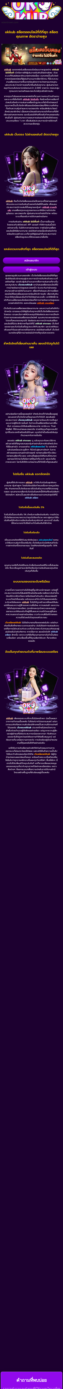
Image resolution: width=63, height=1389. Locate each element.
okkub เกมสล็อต (45, 303)
